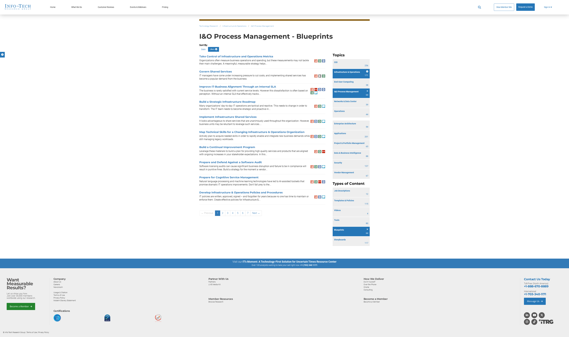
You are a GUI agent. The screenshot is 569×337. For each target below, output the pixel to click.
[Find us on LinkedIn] (527, 315)
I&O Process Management (262, 26)
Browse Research (215, 302)
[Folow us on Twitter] (541, 315)
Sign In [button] (547, 7)
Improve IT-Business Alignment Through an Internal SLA (237, 86)
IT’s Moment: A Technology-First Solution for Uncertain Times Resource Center (290, 261)
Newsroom (58, 287)
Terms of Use (59, 295)
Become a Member (19, 306)
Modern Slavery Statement (64, 300)
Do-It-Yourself (369, 282)
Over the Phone (370, 284)
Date (203, 49)
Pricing (165, 7)
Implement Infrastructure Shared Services (227, 116)
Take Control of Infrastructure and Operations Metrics (236, 56)
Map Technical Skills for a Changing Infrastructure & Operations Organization (252, 132)
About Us (57, 282)
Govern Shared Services (215, 71)
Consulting (368, 290)
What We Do (76, 7)
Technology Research (208, 26)
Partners (212, 282)
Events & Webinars (138, 7)
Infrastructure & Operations (234, 26)
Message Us (533, 301)
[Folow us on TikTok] (534, 322)
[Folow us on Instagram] (527, 322)
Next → (256, 213)
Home (52, 7)
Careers (56, 284)
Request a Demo (525, 7)
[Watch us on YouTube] (534, 315)
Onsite (366, 287)
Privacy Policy (59, 298)
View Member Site (504, 7)
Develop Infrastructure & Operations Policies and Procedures (241, 192)
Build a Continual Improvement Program (227, 147)
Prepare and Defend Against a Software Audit (230, 162)
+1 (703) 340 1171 (308, 265)
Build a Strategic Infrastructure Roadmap (227, 101)
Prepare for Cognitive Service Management (229, 177)
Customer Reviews (106, 7)
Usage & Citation (60, 292)
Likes (212, 49)
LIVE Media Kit (214, 284)
